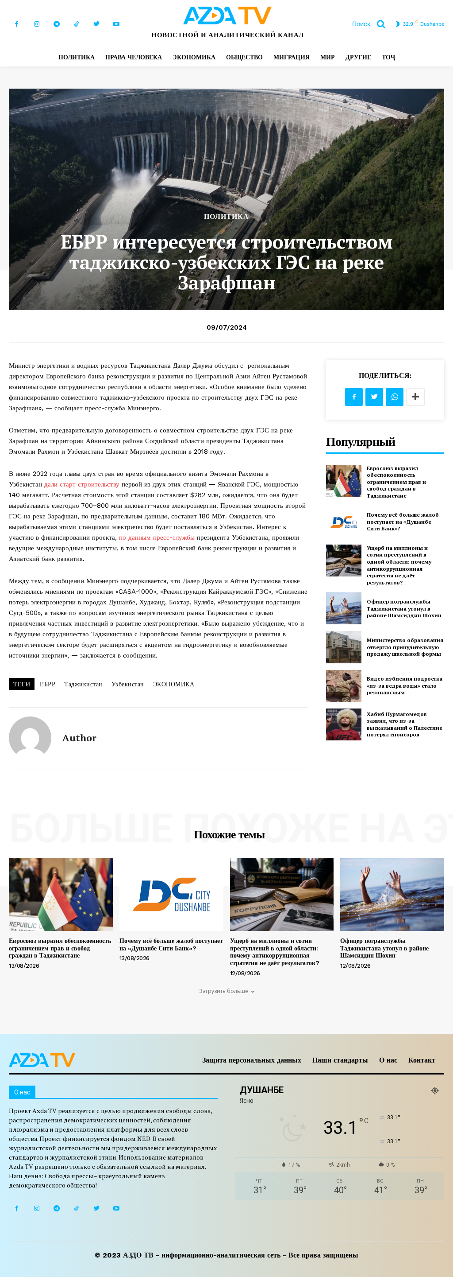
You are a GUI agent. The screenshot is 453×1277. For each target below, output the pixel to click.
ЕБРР (47, 684)
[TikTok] (76, 24)
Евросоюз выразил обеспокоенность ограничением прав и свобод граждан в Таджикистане (396, 482)
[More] (415, 397)
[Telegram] (56, 24)
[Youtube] (116, 24)
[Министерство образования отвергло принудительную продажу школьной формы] (343, 647)
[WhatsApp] (394, 397)
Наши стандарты (340, 1060)
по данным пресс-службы (157, 537)
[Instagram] (36, 24)
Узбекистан (127, 684)
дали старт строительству (81, 484)
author (79, 738)
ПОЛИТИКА (226, 216)
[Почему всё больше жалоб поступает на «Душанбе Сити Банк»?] (343, 522)
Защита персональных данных (251, 1060)
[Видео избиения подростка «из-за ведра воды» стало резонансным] (343, 686)
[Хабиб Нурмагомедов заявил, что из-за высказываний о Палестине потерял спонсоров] (343, 724)
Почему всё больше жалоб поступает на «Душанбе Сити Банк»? (403, 521)
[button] (372, 24)
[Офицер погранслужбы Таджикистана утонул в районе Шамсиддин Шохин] (343, 608)
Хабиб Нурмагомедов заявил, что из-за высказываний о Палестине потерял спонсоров (404, 724)
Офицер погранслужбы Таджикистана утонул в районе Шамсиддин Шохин (404, 608)
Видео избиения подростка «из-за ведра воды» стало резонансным (404, 685)
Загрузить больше (223, 991)
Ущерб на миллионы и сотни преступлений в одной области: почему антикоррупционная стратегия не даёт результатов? (399, 565)
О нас (388, 1060)
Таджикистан (83, 684)
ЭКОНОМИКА (174, 684)
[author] (30, 737)
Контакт (421, 1060)
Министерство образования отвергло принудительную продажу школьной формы (405, 647)
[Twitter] (96, 24)
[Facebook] (16, 24)
